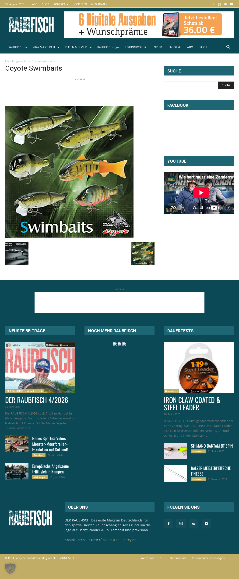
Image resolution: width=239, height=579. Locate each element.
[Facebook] (213, 4)
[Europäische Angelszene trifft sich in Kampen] (16, 471)
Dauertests (171, 391)
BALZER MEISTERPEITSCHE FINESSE (211, 471)
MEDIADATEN (99, 4)
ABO (35, 4)
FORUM (157, 47)
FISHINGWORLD (135, 47)
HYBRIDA (175, 47)
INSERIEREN (80, 4)
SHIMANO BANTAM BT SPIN (212, 446)
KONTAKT (59, 4)
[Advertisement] (90, 92)
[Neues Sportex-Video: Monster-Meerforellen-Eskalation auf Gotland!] (16, 443)
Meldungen (40, 477)
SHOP (45, 4)
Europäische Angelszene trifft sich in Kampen (50, 469)
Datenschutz (178, 558)
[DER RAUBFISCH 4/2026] (40, 367)
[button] (228, 47)
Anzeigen (39, 455)
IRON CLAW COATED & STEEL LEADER (192, 403)
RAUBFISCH (16, 47)
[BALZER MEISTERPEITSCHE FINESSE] (175, 473)
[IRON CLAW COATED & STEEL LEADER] (199, 367)
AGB (162, 558)
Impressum (148, 558)
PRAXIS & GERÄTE (44, 47)
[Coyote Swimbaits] (69, 237)
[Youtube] (231, 4)
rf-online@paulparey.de (117, 540)
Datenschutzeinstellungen (208, 558)
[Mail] (225, 4)
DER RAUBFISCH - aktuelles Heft (25, 391)
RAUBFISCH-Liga (108, 47)
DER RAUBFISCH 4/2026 (36, 399)
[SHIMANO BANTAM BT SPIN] (175, 451)
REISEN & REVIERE (76, 47)
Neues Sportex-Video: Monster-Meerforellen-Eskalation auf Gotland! (50, 443)
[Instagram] (219, 4)
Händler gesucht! (16, 61)
